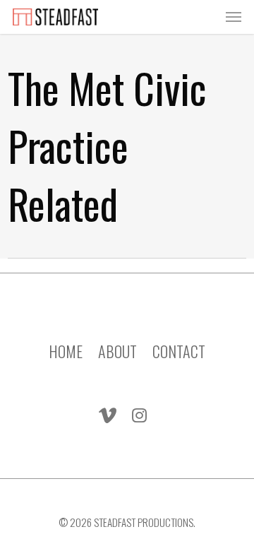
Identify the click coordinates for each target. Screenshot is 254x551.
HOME (66, 341)
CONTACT (178, 341)
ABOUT (117, 341)
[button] (233, 17)
